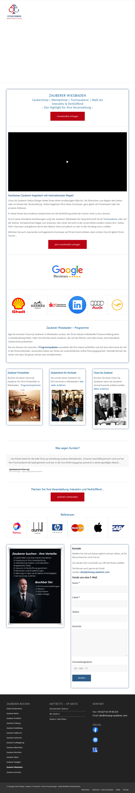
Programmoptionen (30, 385)
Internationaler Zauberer (59, 708)
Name (76, 583)
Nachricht (76, 626)
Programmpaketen (48, 347)
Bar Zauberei (55, 713)
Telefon (75, 612)
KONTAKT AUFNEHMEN (17, 50)
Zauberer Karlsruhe (14, 738)
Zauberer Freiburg (14, 723)
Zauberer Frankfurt (14, 718)
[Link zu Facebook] (7, 2)
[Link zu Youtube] (15, 2)
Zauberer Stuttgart (14, 762)
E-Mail (76, 597)
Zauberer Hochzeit (14, 772)
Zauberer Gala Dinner (58, 719)
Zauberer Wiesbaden (15, 767)
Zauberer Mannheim (15, 747)
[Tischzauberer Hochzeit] (67, 405)
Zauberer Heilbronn (14, 733)
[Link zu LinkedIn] (11, 2)
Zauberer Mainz (13, 757)
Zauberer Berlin (13, 713)
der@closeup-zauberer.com (113, 715)
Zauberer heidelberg (14, 728)
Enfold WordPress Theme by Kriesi (69, 786)
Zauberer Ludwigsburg (15, 743)
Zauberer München (14, 752)
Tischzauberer (110, 219)
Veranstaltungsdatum (82, 662)
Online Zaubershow (14, 709)
